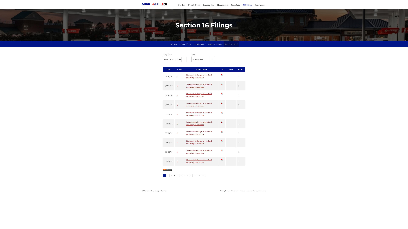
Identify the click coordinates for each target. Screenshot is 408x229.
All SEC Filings (185, 44)
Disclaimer (234, 191)
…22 (199, 175)
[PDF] (222, 75)
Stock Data (235, 5)
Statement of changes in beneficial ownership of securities (199, 76)
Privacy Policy (224, 191)
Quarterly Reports (215, 44)
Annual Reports (199, 44)
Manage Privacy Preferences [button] (257, 191)
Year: (193, 55)
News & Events (194, 5)
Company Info (208, 5)
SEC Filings (247, 5)
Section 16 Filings (231, 44)
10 (194, 175)
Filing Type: (167, 55)
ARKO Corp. (150, 191)
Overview (181, 5)
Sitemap (243, 191)
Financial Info (222, 5)
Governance (260, 5)
